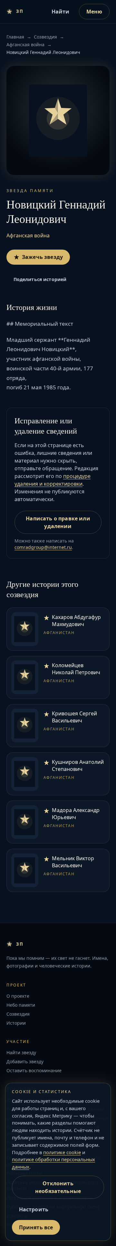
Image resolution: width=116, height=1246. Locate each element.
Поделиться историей (40, 279)
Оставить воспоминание (34, 1070)
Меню (94, 11)
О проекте (17, 996)
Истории (16, 1023)
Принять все (36, 1227)
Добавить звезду (25, 1061)
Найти (61, 11)
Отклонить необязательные (58, 1187)
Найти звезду (21, 1052)
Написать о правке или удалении (58, 522)
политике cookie (62, 1152)
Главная (15, 37)
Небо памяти (20, 1005)
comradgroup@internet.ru (43, 547)
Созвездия (45, 37)
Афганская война (25, 44)
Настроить (33, 1209)
